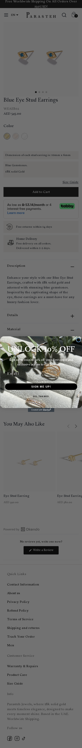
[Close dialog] (78, 340)
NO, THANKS (41, 396)
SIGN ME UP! (41, 386)
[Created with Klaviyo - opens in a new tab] (41, 410)
